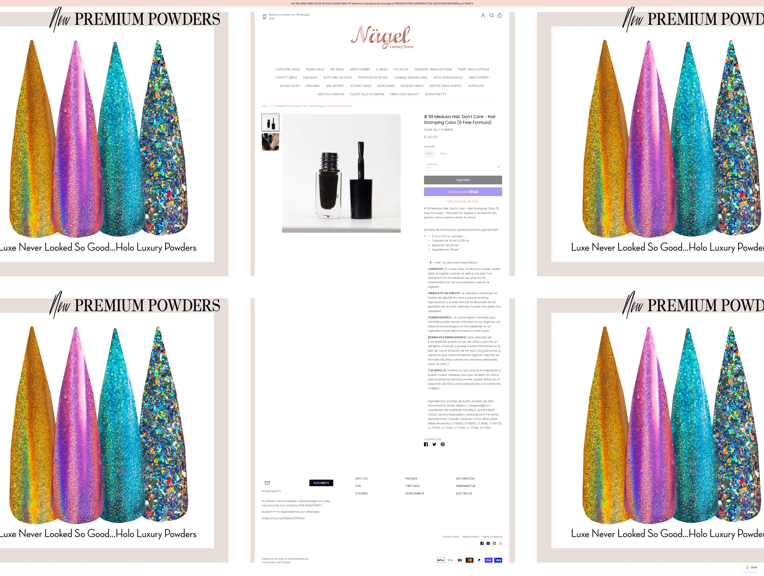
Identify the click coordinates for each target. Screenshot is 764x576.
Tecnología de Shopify (276, 562)
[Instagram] (493, 543)
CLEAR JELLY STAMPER (367, 94)
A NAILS (382, 69)
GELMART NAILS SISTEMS (433, 69)
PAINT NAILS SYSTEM (473, 69)
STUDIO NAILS (360, 86)
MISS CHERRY (360, 69)
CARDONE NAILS (287, 69)
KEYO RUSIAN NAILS (448, 77)
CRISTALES (412, 486)
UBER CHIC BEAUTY (404, 94)
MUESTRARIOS (415, 493)
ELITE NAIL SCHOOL (338, 77)
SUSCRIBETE (321, 483)
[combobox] (463, 166)
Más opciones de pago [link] (463, 201)
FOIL (358, 486)
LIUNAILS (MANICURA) (411, 77)
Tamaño (429, 146)
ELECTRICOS (464, 493)
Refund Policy (471, 536)
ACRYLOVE (476, 86)
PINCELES (411, 479)
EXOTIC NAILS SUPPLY (445, 86)
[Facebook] (480, 543)
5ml (429, 154)
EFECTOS (362, 479)
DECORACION (465, 479)
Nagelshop (302, 558)
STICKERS (362, 493)
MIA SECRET (335, 86)
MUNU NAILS (315, 69)
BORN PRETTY (435, 94)
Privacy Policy (451, 536)
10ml (443, 154)
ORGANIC (312, 86)
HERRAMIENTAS (466, 486)
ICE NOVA (401, 69)
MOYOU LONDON (331, 94)
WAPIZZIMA (386, 86)
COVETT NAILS (286, 77)
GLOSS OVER (289, 86)
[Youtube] (487, 543)
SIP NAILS (337, 69)
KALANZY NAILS (412, 86)
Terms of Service (492, 536)
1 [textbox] (427, 168)
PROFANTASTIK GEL (373, 77)
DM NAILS (310, 77)
